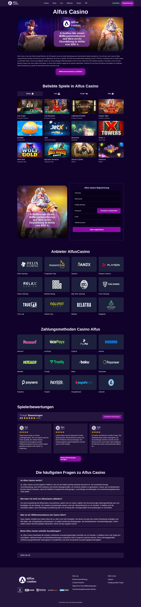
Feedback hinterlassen (112, 416)
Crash (82, 93)
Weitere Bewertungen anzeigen (68, 458)
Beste (28, 93)
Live (55, 93)
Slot (109, 93)
